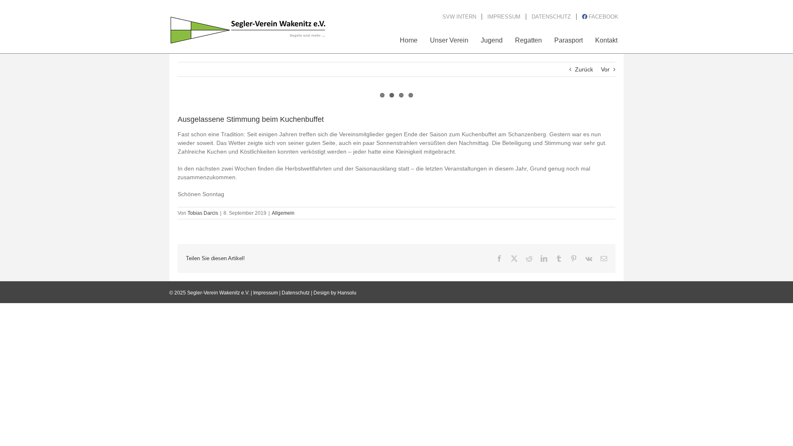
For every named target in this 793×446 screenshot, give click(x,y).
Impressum (265, 293)
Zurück (584, 69)
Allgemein (283, 213)
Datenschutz (296, 293)
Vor (605, 69)
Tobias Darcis (203, 213)
